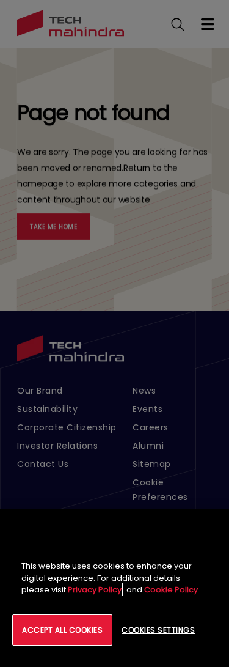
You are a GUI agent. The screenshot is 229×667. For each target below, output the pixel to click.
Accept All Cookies (62, 630)
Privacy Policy (95, 589)
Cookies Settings (158, 630)
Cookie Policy (171, 589)
